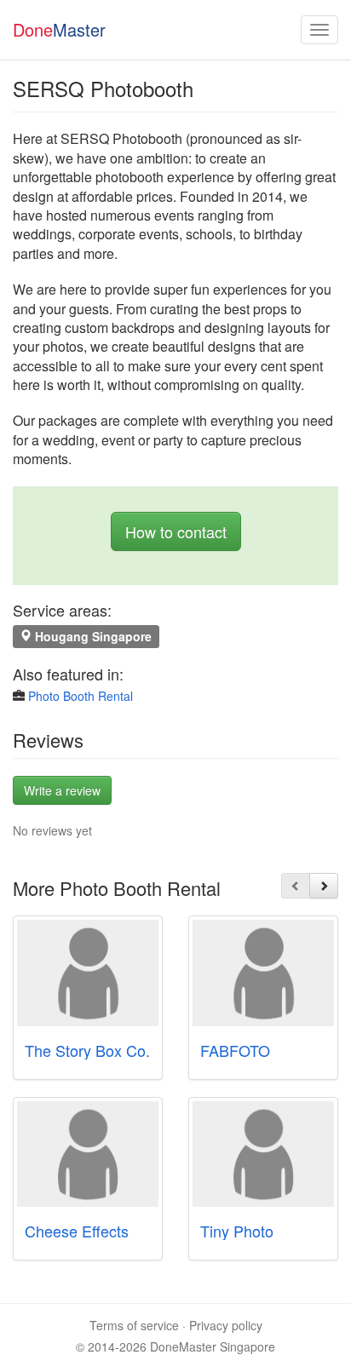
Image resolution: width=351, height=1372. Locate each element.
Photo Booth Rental (80, 695)
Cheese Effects (77, 1231)
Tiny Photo (236, 1231)
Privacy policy (225, 1325)
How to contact (176, 531)
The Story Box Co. (87, 1050)
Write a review (62, 790)
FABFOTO (235, 1050)
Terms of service (134, 1325)
